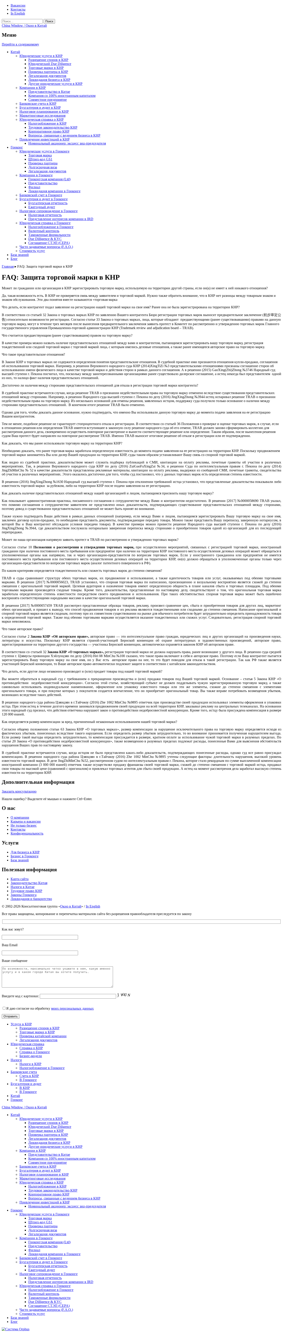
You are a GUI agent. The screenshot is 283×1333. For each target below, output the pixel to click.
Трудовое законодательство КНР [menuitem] (52, 1190)
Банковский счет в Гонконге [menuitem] (40, 1258)
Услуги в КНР (21, 1024)
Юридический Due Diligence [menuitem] (49, 1127)
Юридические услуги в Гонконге (44, 151)
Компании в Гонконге (36, 175)
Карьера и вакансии (26, 821)
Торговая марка (40, 155)
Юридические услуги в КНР (41, 56)
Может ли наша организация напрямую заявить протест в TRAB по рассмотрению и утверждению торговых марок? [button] (90, 540)
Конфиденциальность (27, 833)
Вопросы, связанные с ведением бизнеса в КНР (64, 135)
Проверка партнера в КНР (48, 72)
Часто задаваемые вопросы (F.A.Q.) (46, 247)
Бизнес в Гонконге (24, 856)
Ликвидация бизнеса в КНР (49, 80)
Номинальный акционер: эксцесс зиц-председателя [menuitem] (67, 1206)
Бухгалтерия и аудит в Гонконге (43, 199)
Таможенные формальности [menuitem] (49, 1298)
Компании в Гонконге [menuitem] (36, 1238)
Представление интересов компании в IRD (60, 219)
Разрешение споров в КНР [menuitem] (48, 1123)
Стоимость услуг (32, 251)
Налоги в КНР (30, 1064)
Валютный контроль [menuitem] (43, 1294)
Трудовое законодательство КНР (52, 127)
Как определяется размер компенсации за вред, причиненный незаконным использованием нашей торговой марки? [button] (89, 722)
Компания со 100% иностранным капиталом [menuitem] (62, 1158)
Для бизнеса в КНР (25, 852)
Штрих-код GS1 (40, 159)
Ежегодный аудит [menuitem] (41, 1270)
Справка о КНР (31, 1048)
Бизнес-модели (30, 1056)
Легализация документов (47, 76)
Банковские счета (24, 1072)
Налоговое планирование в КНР (44, 111)
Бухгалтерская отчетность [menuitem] (47, 1266)
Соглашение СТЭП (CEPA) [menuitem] (49, 1306)
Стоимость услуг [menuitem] (32, 1314)
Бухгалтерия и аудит (26, 1084)
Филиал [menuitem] (34, 1250)
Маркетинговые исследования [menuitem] (42, 1178)
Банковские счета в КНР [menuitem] (37, 1166)
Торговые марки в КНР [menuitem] (46, 1131)
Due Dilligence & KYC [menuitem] (45, 1302)
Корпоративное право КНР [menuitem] (48, 1194)
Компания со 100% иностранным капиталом (62, 95)
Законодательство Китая (29, 883)
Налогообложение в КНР (47, 123)
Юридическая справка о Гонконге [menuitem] (45, 1286)
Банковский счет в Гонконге (40, 195)
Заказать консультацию (19, 791)
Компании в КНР (32, 88)
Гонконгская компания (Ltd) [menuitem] (49, 1242)
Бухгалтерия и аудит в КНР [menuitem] (40, 1170)
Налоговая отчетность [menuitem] (45, 1278)
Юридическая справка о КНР (41, 119)
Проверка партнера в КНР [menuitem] (48, 1135)
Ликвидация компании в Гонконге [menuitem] (54, 1254)
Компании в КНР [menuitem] (32, 1150)
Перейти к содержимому (20, 44)
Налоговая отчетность (45, 215)
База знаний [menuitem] (20, 1318)
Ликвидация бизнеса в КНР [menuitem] (49, 1142)
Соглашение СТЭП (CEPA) (49, 243)
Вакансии (18, 5)
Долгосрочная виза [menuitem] (42, 1230)
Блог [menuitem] (14, 1321)
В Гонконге (28, 1080)
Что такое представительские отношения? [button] (33, 354)
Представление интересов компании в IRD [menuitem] (60, 1282)
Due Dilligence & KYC (45, 239)
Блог (14, 259)
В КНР (24, 1088)
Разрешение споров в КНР (48, 60)
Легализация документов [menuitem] (47, 1138)
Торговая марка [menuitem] (40, 1218)
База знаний (20, 255)
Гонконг (17, 147)
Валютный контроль (43, 231)
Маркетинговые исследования (42, 115)
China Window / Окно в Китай (24, 25)
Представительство (42, 183)
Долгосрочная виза (42, 167)
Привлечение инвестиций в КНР (44, 139)
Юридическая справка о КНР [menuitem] (41, 1182)
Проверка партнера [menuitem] (42, 1226)
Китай (15, 52)
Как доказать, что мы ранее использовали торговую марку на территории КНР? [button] (62, 443)
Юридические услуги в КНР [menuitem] (41, 1119)
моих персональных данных (72, 1008)
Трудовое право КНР (26, 891)
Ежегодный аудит (41, 207)
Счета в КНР (29, 1076)
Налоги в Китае (22, 887)
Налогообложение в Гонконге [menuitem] (50, 1290)
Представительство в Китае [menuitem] (49, 1154)
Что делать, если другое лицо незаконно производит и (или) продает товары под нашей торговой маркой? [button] (82, 671)
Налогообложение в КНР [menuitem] (47, 1186)
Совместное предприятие (47, 99)
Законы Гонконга (23, 895)
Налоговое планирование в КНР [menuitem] (44, 1174)
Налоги (16, 1060)
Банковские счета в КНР (37, 103)
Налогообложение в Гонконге (50, 227)
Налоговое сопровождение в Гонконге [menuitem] (48, 1274)
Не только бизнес (24, 825)
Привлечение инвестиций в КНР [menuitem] (44, 1202)
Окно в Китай (70, 906)
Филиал (34, 187)
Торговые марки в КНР (46, 68)
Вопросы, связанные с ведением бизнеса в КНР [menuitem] (64, 1198)
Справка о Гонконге (34, 1052)
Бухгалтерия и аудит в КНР (40, 107)
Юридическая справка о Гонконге (45, 223)
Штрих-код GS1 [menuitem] (40, 1222)
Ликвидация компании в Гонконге (54, 191)
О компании (20, 817)
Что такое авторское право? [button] (22, 629)
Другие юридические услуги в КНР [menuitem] (55, 1146)
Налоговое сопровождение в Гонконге (48, 211)
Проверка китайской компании (43, 1036)
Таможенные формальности (49, 235)
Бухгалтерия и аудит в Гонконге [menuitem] (43, 1262)
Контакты (18, 9)
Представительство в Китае (49, 91)
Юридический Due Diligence (49, 64)
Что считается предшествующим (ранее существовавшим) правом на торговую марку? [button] (67, 335)
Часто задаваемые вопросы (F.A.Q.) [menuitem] (46, 1310)
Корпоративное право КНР (48, 131)
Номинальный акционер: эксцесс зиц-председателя (67, 143)
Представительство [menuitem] (42, 1246)
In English (18, 13)
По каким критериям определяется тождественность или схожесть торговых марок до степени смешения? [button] (82, 570)
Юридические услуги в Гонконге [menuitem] (44, 1214)
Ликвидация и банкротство (31, 899)
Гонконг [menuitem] (17, 1210)
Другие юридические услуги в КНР (55, 84)
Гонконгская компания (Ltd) (49, 179)
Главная (8, 266)
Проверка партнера (42, 163)
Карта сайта (20, 879)
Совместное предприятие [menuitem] (47, 1162)
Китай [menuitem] (15, 1115)
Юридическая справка (27, 1044)
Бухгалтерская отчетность (47, 203)
